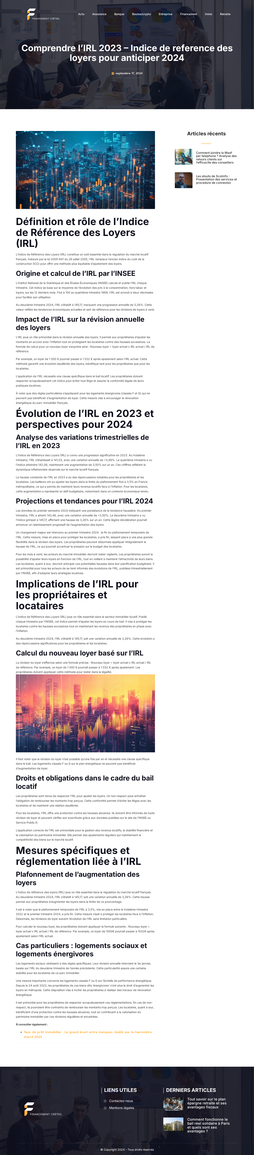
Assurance (99, 14)
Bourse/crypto (141, 14)
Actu (81, 14)
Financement (188, 14)
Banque (119, 14)
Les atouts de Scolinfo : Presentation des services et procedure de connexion (216, 179)
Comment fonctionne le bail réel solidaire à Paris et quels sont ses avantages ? (208, 1125)
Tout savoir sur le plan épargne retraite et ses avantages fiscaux (207, 1103)
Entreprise (165, 14)
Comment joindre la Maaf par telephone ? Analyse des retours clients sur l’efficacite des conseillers (216, 158)
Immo (208, 14)
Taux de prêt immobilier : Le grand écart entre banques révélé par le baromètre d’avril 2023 (88, 1034)
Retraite (225, 14)
